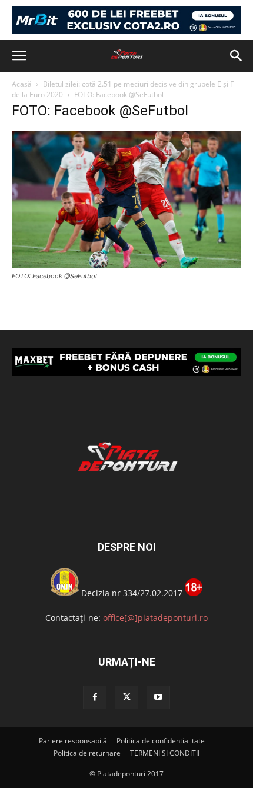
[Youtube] (158, 697)
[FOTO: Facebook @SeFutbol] (126, 265)
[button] (19, 56)
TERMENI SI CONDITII (164, 753)
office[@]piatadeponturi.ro (155, 617)
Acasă (22, 84)
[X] (126, 697)
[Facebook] (94, 697)
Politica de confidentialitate (160, 741)
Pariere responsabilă (73, 741)
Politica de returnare (87, 753)
